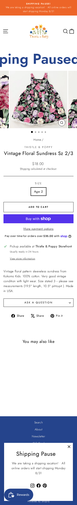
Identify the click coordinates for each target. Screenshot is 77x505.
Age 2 (38, 191)
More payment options (38, 229)
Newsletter (38, 436)
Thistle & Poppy (38, 147)
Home (37, 140)
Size (38, 183)
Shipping (25, 169)
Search (38, 422)
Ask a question (38, 302)
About (38, 429)
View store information (22, 258)
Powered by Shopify (39, 501)
